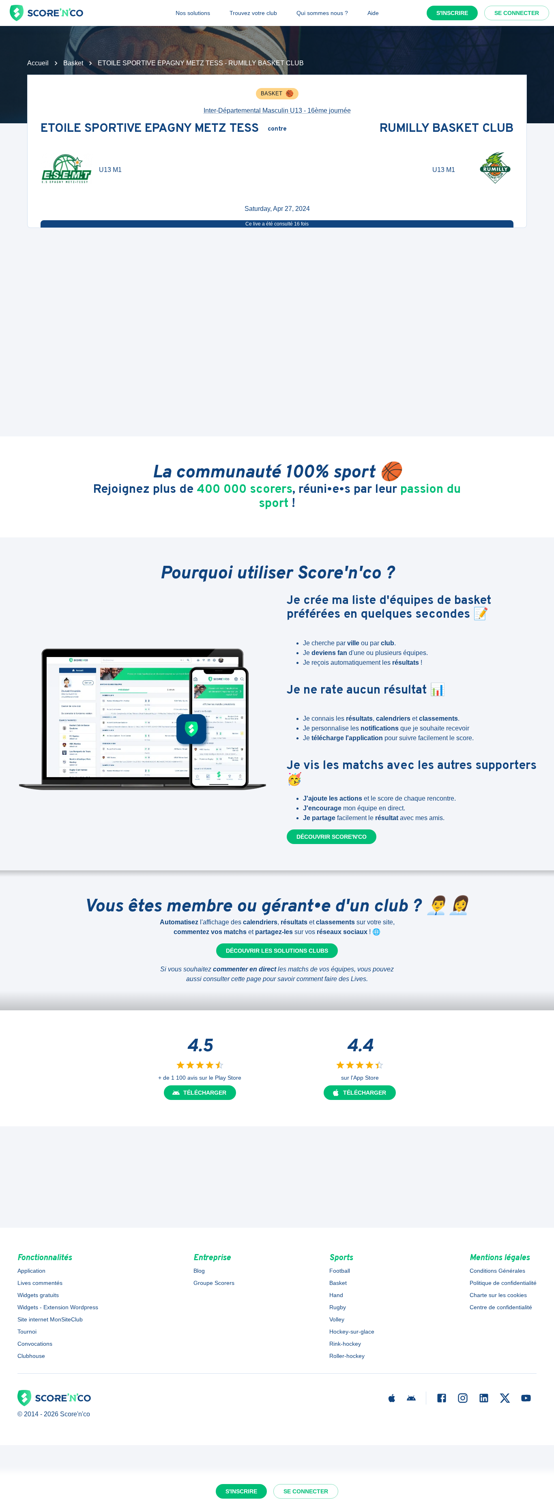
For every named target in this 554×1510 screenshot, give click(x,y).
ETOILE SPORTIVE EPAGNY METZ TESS (150, 129)
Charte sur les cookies (498, 1295)
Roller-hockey (347, 1356)
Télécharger (204, 1092)
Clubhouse (31, 1356)
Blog (199, 1270)
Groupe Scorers (213, 1283)
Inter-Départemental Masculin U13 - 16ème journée (277, 110)
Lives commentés (39, 1283)
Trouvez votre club (253, 13)
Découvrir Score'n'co (331, 836)
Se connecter (516, 13)
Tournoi (27, 1331)
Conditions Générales (497, 1270)
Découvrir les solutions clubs (277, 950)
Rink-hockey (345, 1343)
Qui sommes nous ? (322, 13)
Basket (73, 63)
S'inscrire (452, 13)
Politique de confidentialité (503, 1283)
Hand (336, 1295)
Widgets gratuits (38, 1295)
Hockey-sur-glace (351, 1331)
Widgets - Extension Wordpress (57, 1307)
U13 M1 (110, 169)
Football (339, 1270)
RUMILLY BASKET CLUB (446, 129)
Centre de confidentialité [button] (501, 1307)
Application (31, 1270)
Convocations (34, 1343)
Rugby (337, 1307)
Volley (336, 1319)
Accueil (38, 63)
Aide (373, 13)
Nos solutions (193, 13)
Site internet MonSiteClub (50, 1319)
